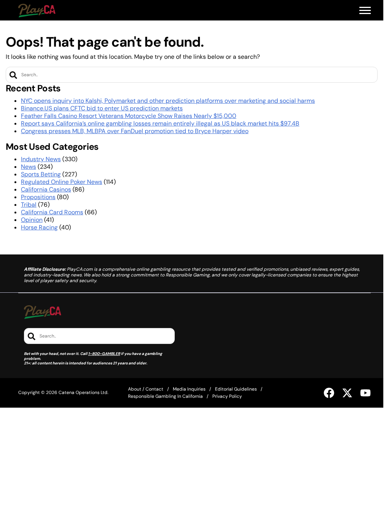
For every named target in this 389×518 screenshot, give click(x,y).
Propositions (38, 197)
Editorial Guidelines (236, 389)
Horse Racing (39, 227)
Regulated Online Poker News (61, 182)
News (28, 167)
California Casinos (46, 189)
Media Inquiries (189, 389)
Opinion (32, 220)
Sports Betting (41, 174)
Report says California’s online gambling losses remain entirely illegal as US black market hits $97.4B (160, 123)
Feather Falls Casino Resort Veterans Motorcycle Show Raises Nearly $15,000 (128, 116)
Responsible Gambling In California (165, 396)
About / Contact (145, 389)
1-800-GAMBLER (104, 353)
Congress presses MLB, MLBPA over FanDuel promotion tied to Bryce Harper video (134, 131)
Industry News (41, 159)
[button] (365, 10)
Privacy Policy (227, 396)
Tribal (28, 205)
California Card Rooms (52, 212)
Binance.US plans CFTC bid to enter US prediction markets (102, 108)
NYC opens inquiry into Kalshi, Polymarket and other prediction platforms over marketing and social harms (168, 101)
